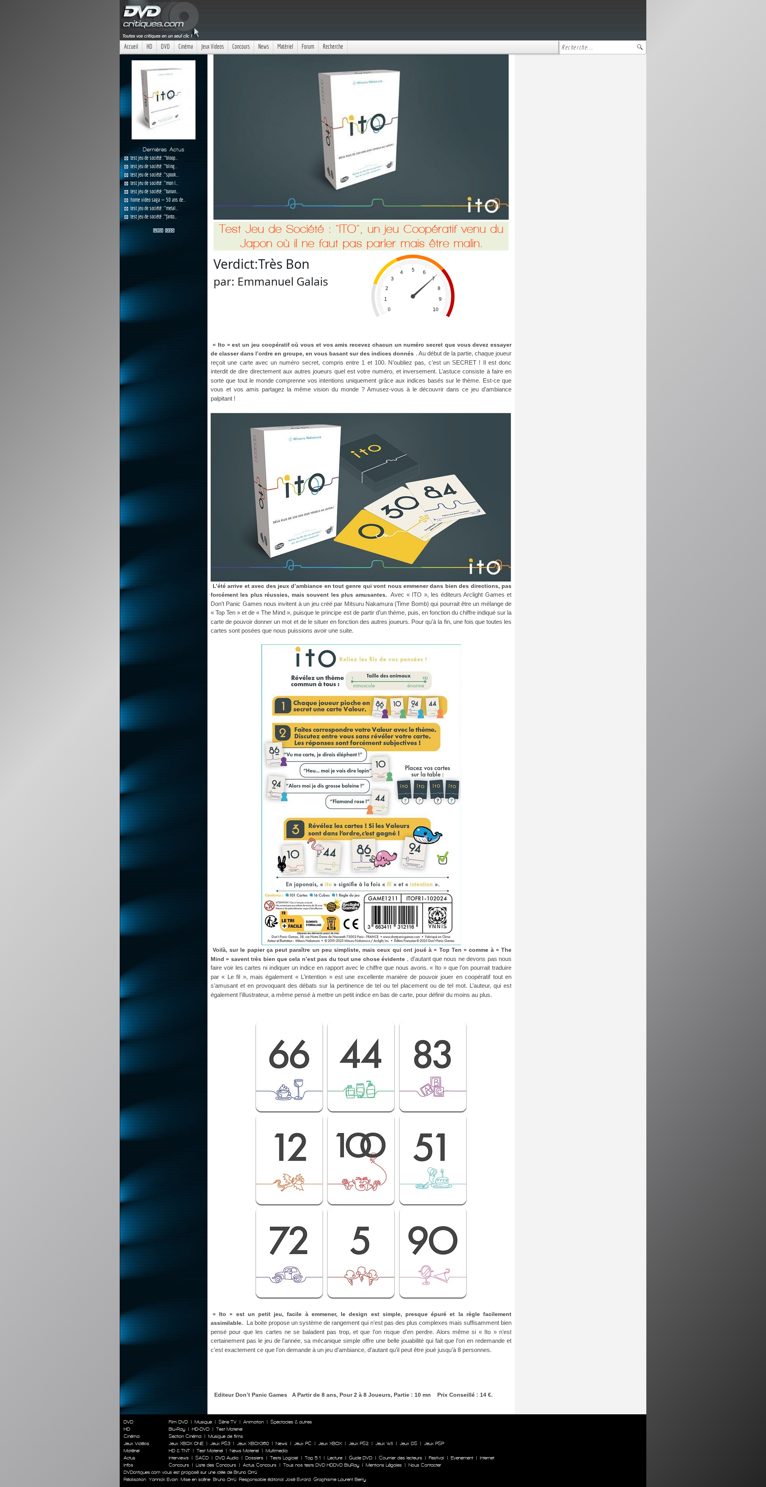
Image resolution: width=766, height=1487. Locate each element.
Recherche (333, 46)
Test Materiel (229, 1429)
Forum (308, 46)
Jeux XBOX (330, 1443)
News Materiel (244, 1450)
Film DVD (178, 1421)
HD (149, 46)
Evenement (462, 1457)
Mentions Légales (384, 1465)
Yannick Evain (163, 1479)
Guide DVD (360, 1457)
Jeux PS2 (359, 1443)
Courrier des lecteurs (400, 1457)
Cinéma (185, 46)
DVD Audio (227, 1457)
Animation (253, 1421)
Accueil (131, 46)
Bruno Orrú (224, 1479)
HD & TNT (179, 1450)
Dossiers (254, 1457)
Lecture (335, 1457)
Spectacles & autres (291, 1421)
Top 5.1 (313, 1457)
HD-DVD (200, 1429)
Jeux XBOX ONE (186, 1443)
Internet (487, 1457)
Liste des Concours (216, 1465)
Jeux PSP (434, 1443)
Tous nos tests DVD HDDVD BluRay (321, 1465)
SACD (202, 1457)
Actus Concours (259, 1465)
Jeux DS (408, 1443)
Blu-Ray (177, 1429)
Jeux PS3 (220, 1443)
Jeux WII (384, 1443)
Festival (436, 1457)
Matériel (285, 46)
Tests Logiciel (284, 1457)
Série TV (228, 1421)
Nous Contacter (424, 1465)
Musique (203, 1421)
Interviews (179, 1457)
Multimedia (277, 1450)
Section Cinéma (185, 1436)
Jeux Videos (212, 46)
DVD (165, 46)
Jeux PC (303, 1443)
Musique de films (225, 1436)
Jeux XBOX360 (253, 1443)
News (263, 46)
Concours (241, 46)
